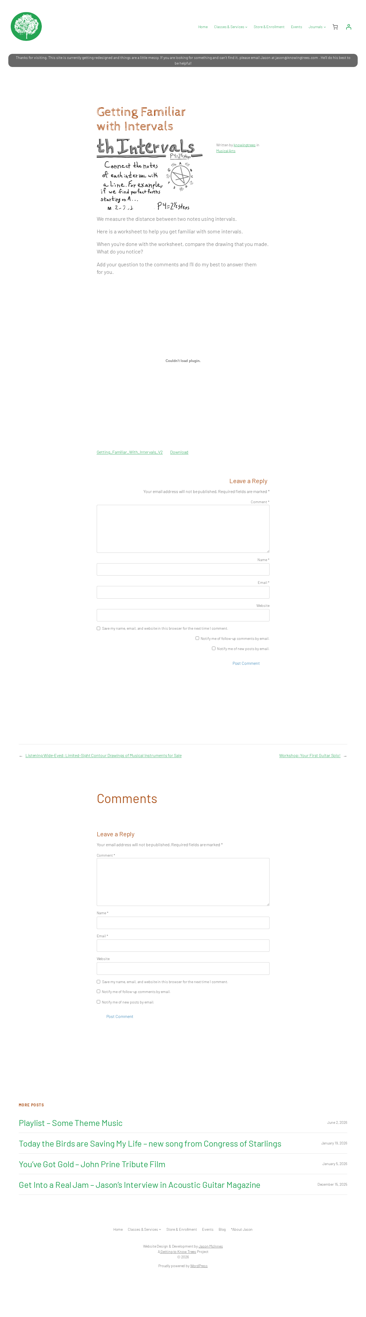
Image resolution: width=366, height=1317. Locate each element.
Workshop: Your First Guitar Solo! (310, 755)
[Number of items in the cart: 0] (335, 26)
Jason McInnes (211, 1246)
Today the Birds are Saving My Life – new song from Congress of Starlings (150, 1143)
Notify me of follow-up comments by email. (235, 638)
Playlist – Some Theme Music (71, 1122)
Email (263, 582)
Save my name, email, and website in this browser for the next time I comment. (165, 628)
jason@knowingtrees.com (296, 57)
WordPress (199, 1265)
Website (262, 605)
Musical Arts (226, 150)
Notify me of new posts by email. (243, 648)
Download (179, 451)
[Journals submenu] (325, 27)
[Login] (348, 26)
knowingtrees (245, 145)
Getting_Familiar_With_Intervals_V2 (130, 451)
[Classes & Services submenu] (246, 27)
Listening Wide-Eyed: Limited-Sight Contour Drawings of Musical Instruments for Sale (103, 755)
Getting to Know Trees (178, 1251)
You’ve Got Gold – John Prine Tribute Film (92, 1164)
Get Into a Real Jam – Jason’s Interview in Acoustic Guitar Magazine (139, 1184)
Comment (260, 501)
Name (263, 559)
